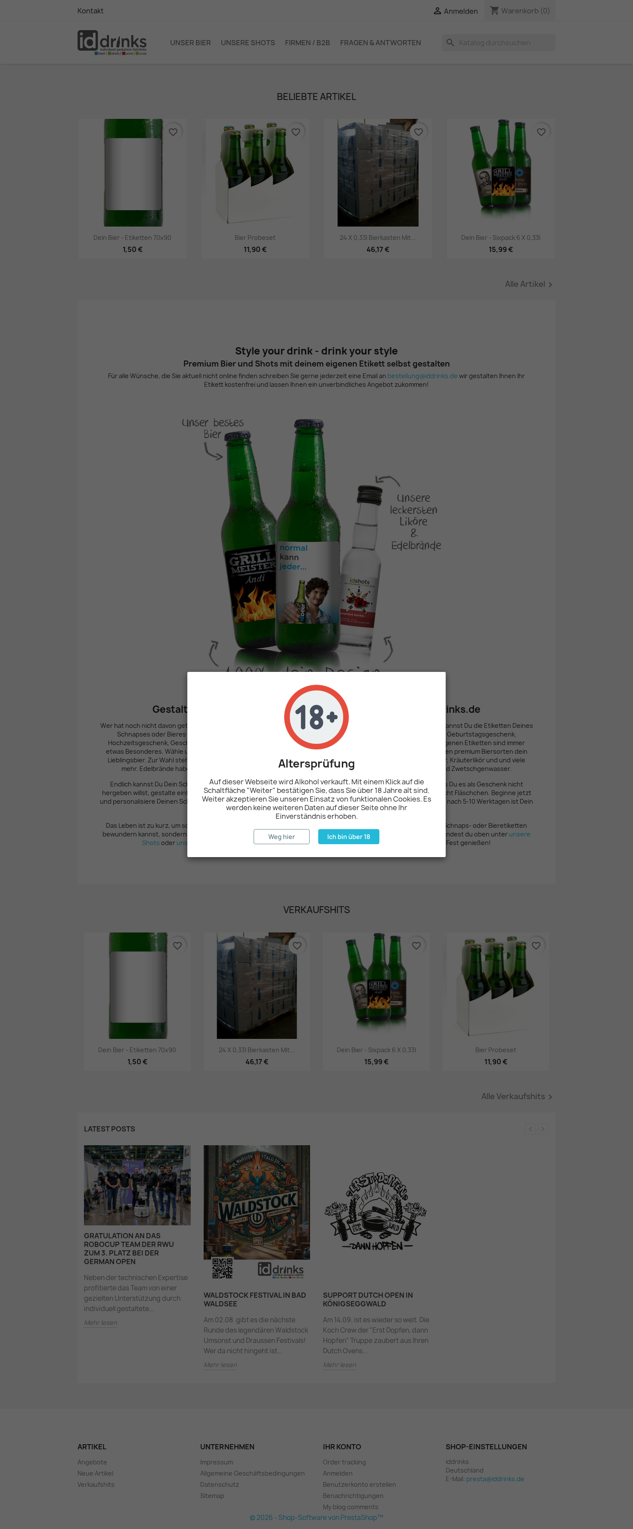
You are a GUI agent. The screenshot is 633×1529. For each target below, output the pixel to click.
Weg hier (281, 837)
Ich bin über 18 (348, 837)
